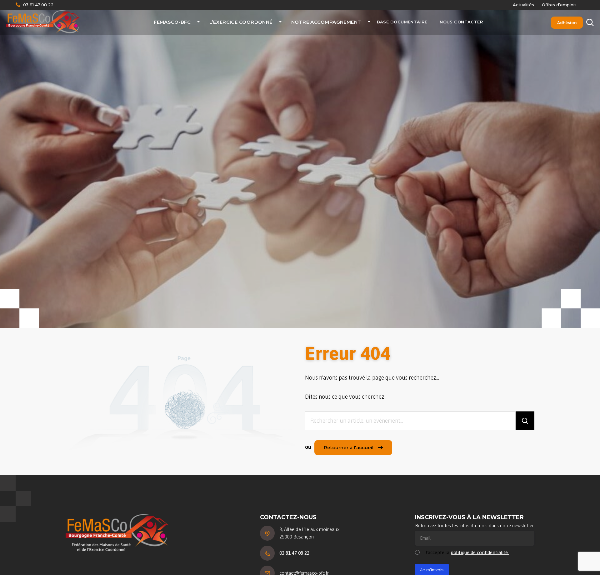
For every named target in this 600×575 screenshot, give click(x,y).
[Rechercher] (525, 421)
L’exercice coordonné (240, 22)
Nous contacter (461, 21)
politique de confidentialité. (480, 552)
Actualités (523, 4)
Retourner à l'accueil (348, 447)
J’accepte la (467, 552)
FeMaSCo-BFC (172, 22)
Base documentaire (402, 21)
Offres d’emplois (559, 4)
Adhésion (567, 22)
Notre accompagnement (326, 22)
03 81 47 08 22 (38, 4)
